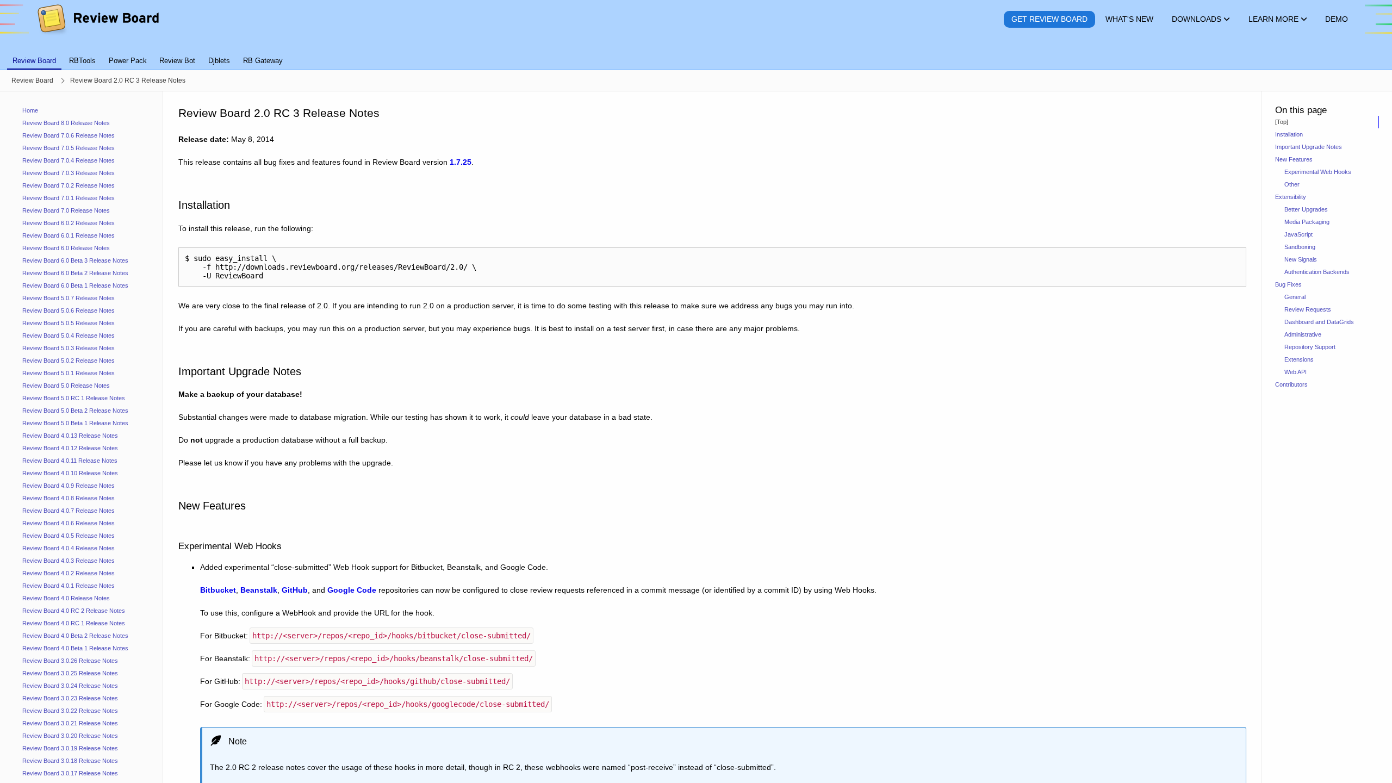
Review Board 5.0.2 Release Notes (68, 360)
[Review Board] (97, 19)
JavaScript (1298, 234)
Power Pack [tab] (128, 61)
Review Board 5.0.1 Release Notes (68, 373)
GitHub (295, 590)
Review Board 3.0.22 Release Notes (70, 710)
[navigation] (81, 437)
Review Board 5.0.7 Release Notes (68, 298)
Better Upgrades (1306, 209)
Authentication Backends (1317, 272)
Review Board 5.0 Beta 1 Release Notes (75, 423)
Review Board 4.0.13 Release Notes (70, 435)
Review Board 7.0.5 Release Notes (68, 148)
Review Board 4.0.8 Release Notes (68, 498)
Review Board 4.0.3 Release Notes (68, 560)
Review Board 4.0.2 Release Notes (68, 573)
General (1295, 297)
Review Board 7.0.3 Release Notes (68, 173)
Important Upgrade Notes (1308, 147)
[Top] (1281, 122)
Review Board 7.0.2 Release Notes (68, 185)
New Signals (1300, 259)
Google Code (351, 590)
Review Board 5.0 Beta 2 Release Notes (75, 410)
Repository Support (1309, 347)
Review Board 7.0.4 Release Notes (68, 160)
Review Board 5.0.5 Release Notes (68, 323)
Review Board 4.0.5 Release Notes (68, 535)
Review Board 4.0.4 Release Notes (68, 548)
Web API (1295, 372)
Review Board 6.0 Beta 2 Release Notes (75, 273)
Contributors (1291, 384)
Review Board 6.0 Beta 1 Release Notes (75, 285)
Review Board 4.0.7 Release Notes (68, 510)
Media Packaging (1306, 222)
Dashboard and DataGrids (1319, 322)
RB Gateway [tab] (263, 61)
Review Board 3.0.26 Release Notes (70, 660)
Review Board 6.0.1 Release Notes (68, 235)
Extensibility (1290, 197)
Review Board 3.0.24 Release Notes (70, 685)
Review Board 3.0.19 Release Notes (70, 748)
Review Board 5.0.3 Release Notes (68, 348)
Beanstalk (258, 590)
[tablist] (696, 54)
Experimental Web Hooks (1317, 172)
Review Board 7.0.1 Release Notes (68, 198)
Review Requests (1307, 309)
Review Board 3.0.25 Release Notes (70, 673)
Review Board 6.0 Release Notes (66, 248)
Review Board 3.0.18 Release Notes (70, 760)
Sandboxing (1299, 247)
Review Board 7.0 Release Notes (66, 210)
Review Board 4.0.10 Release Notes (70, 473)
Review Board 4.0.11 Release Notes (69, 460)
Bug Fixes (1288, 284)
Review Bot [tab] (177, 61)
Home (30, 110)
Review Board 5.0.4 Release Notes (68, 335)
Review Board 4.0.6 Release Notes (68, 523)
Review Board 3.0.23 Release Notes (70, 698)
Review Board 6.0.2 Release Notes (68, 223)
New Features (1294, 159)
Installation (1289, 134)
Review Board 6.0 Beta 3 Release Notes (75, 260)
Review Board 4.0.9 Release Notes (68, 485)
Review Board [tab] (34, 61)
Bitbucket (218, 590)
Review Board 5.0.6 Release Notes (68, 310)
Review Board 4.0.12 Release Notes (70, 448)
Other (1292, 184)
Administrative (1302, 334)
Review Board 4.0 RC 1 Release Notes (73, 623)
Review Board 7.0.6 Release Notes (68, 135)
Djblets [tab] (219, 61)
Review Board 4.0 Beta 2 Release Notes (75, 635)
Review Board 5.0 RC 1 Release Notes (73, 398)
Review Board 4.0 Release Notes (66, 598)
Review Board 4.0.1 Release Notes (68, 585)
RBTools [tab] (82, 61)
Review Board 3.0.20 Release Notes (70, 735)
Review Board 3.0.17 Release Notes (70, 773)
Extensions (1299, 359)
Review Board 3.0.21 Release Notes (70, 723)
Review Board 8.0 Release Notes (66, 123)
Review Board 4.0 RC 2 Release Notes (73, 610)
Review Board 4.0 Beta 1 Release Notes (75, 648)
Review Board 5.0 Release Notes (66, 385)
